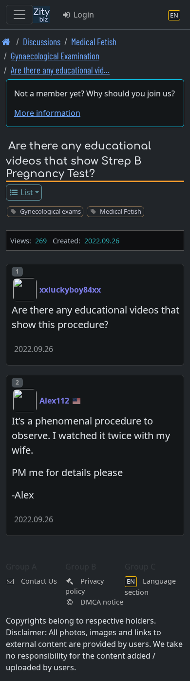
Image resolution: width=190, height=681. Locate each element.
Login (83, 14)
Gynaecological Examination (55, 55)
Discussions (41, 41)
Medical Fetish (93, 41)
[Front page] (6, 41)
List (26, 192)
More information (47, 113)
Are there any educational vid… (60, 69)
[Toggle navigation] (19, 14)
